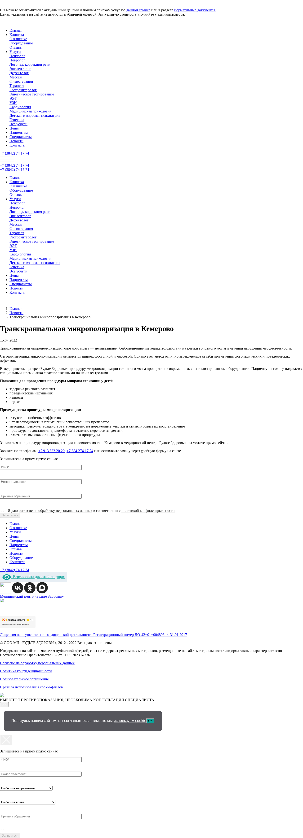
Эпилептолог (20, 69)
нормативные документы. (195, 10)
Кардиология (20, 107)
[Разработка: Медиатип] (2, 696)
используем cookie (130, 721)
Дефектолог (19, 73)
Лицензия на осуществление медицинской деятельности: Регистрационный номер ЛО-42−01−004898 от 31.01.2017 (93, 635)
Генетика (16, 120)
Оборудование (21, 43)
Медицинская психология (30, 111)
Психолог (17, 56)
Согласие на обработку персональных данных (37, 663)
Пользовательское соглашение (24, 679)
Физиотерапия (21, 81)
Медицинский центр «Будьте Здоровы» (32, 596)
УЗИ (13, 103)
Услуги (15, 52)
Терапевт (16, 86)
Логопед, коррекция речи (29, 64)
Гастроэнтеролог (23, 90)
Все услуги (18, 124)
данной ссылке (138, 10)
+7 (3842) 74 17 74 (14, 153)
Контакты (17, 145)
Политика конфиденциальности (26, 671)
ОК (150, 721)
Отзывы (15, 47)
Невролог (17, 60)
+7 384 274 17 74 (80, 451)
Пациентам (18, 132)
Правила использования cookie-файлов (31, 687)
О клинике (18, 39)
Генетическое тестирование (31, 94)
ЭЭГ (13, 98)
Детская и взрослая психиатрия (34, 115)
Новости (16, 141)
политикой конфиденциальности (148, 511)
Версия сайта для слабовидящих (38, 577)
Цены (14, 128)
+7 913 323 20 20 (51, 451)
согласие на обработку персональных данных (55, 511)
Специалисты (20, 137)
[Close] (6, 740)
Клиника (16, 35)
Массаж (15, 77)
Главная (15, 30)
